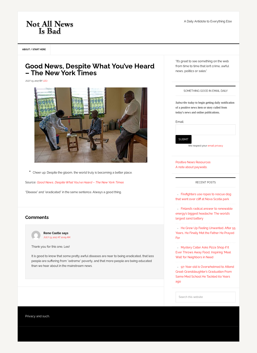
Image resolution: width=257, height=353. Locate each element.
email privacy (215, 145)
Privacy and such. (37, 316)
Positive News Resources (193, 162)
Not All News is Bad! (49, 27)
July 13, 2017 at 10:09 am (56, 237)
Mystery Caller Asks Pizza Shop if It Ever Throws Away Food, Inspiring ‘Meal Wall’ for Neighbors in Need (203, 252)
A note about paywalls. (191, 167)
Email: (180, 122)
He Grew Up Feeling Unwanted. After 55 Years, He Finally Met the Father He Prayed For (206, 233)
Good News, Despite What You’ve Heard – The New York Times (80, 182)
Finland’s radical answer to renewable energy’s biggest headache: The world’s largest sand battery (204, 213)
